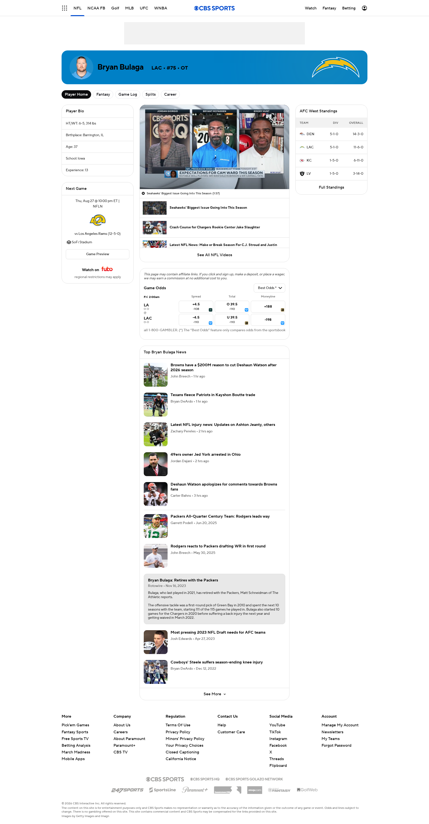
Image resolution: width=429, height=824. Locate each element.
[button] (65, 8)
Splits (150, 94)
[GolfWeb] (307, 789)
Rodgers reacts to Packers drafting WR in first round (218, 546)
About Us (121, 725)
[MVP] (254, 788)
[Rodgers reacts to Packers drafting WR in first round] (156, 556)
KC (309, 160)
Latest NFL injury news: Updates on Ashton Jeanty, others (223, 424)
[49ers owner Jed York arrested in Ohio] (156, 464)
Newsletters (332, 732)
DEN (310, 134)
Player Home (76, 94)
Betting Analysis (76, 745)
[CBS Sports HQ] (204, 778)
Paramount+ (124, 745)
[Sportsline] (162, 789)
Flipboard (278, 765)
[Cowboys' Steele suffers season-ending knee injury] (156, 672)
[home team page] (98, 220)
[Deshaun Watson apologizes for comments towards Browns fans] (156, 494)
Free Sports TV (75, 738)
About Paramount (129, 738)
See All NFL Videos (214, 254)
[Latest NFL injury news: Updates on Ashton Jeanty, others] (156, 434)
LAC (310, 147)
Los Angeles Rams (92, 234)
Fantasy (103, 94)
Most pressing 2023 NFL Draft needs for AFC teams (218, 632)
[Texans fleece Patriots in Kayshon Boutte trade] (156, 404)
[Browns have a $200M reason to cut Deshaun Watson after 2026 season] (156, 375)
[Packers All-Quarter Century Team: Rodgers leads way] (156, 526)
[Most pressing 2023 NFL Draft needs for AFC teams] (156, 642)
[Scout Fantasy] (279, 789)
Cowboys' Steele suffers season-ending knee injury (217, 662)
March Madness (76, 752)
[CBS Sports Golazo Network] (254, 778)
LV (309, 173)
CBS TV (120, 752)
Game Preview (97, 254)
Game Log (127, 94)
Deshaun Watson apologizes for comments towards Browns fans (224, 487)
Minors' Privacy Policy (185, 738)
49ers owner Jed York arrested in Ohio (206, 454)
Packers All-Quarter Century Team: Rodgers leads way (220, 516)
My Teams (331, 738)
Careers (120, 732)
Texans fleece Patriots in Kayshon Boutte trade (213, 394)
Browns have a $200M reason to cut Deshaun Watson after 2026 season (224, 367)
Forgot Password (337, 745)
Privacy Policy (178, 732)
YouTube (277, 725)
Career (170, 94)
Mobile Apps (73, 758)
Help (221, 725)
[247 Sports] (127, 788)
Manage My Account (340, 725)
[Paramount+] (195, 788)
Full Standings (331, 187)
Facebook (278, 745)
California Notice (181, 754)
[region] (214, 147)
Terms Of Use (178, 725)
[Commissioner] (227, 788)
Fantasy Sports (75, 732)
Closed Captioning (182, 747)
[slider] (214, 174)
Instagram (278, 738)
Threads (276, 758)
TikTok (275, 732)
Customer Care (231, 732)
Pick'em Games (75, 725)
